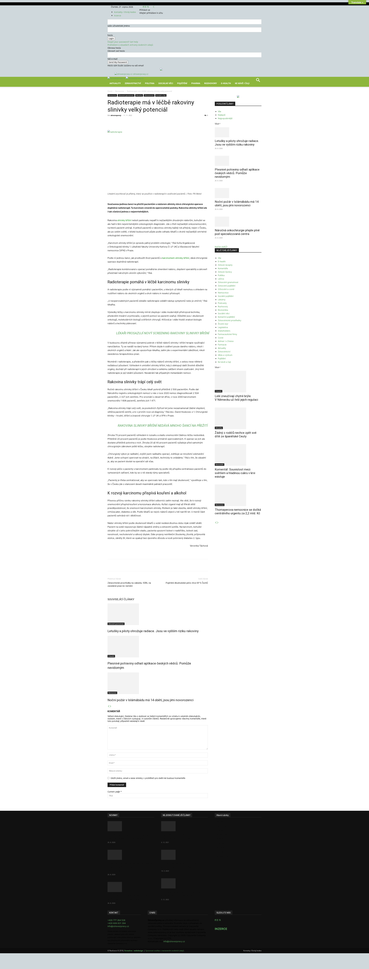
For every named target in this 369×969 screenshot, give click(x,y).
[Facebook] (143, 6)
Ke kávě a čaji (161, 95)
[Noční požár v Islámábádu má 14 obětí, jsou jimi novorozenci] (158, 683)
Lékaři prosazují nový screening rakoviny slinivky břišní (162, 333)
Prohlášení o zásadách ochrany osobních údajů (130, 44)
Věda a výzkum (225, 355)
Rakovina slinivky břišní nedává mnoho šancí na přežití (163, 425)
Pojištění (182, 83)
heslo (110, 35)
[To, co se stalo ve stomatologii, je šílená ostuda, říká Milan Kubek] (184, 883)
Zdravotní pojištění (226, 285)
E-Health (226, 83)
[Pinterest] (141, 122)
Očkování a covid (226, 289)
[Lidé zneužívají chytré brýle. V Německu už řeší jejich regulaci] (238, 381)
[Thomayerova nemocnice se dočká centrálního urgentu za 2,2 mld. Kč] (238, 495)
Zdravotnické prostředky (229, 320)
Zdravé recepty (225, 265)
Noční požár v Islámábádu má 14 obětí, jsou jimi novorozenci (150, 700)
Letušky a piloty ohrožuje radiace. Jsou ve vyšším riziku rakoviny (153, 631)
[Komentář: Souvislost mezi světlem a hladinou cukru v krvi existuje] (238, 455)
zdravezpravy (116, 115)
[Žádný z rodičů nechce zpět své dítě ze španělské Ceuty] (238, 418)
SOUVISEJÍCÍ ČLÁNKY (121, 599)
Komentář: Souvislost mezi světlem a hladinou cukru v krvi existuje (235, 473)
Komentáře (223, 268)
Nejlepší (221, 115)
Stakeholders (224, 330)
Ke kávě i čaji (242, 83)
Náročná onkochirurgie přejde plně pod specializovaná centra (237, 232)
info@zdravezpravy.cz (118, 926)
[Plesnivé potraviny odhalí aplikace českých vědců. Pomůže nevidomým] (158, 646)
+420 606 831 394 (117, 923)
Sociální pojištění (225, 296)
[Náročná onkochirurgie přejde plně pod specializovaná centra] (238, 222)
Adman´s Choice (226, 341)
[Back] (154, 6)
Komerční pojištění (226, 317)
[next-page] (111, 706)
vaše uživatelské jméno (119, 25)
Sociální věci (165, 83)
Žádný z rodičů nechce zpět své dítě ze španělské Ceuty (235, 434)
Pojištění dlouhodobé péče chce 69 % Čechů (187, 583)
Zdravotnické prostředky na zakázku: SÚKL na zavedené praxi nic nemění (129, 584)
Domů (110, 91)
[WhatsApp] (147, 122)
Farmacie (222, 344)
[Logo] (117, 78)
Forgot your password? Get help (123, 41)
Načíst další (220, 246)
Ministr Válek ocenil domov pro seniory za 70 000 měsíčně (181, 865)
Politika (149, 83)
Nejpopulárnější (225, 118)
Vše (219, 111)
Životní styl (223, 324)
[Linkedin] (154, 122)
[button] (258, 81)
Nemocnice (119, 91)
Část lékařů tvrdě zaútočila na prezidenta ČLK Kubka (181, 836)
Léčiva (221, 279)
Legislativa (223, 327)
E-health (111, 656)
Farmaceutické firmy (227, 334)
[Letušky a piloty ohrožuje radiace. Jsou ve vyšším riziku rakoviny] (158, 614)
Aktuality (115, 83)
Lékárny (221, 299)
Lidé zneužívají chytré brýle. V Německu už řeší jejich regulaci (236, 397)
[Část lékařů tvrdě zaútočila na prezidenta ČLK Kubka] (184, 826)
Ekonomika (223, 310)
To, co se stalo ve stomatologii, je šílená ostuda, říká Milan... (183, 893)
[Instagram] (145, 6)
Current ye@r (115, 791)
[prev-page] (109, 706)
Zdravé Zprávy (225, 272)
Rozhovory (210, 83)
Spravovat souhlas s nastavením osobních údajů (164, 950)
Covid (220, 337)
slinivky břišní (124, 220)
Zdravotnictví (133, 83)
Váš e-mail (112, 58)
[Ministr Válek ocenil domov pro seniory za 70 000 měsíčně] (184, 855)
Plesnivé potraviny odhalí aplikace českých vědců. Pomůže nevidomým (237, 173)
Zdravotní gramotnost (126, 95)
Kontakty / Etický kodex (125, 12)
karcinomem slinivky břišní (175, 258)
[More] (161, 122)
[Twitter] (148, 6)
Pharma (195, 83)
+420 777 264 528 (116, 920)
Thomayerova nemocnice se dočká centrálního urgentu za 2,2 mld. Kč (238, 511)
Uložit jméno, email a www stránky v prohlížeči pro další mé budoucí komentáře (148, 778)
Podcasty (222, 303)
